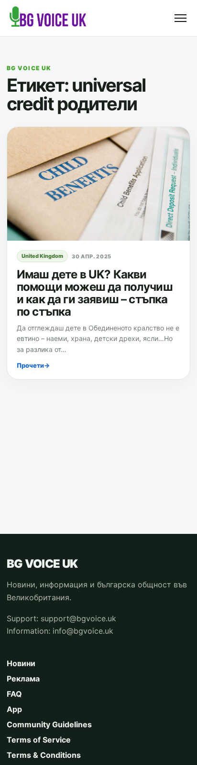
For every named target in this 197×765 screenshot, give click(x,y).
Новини (21, 663)
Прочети (33, 365)
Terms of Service (39, 739)
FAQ (14, 694)
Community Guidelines (49, 724)
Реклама (23, 678)
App (14, 709)
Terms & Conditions (44, 755)
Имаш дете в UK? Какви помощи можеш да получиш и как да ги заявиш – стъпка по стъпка (95, 293)
